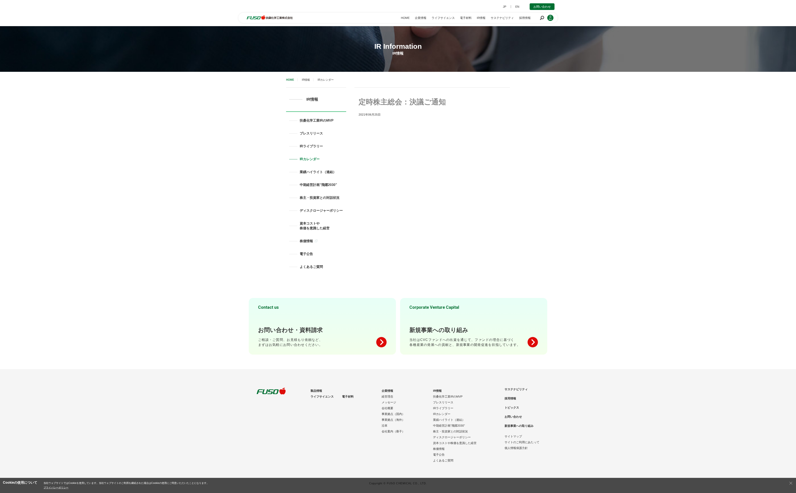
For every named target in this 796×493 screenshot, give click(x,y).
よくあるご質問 (311, 266)
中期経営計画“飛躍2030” (318, 185)
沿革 (384, 425)
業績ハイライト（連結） (318, 172)
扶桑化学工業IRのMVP (317, 120)
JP (504, 6)
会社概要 (387, 408)
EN (517, 6)
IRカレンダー (310, 159)
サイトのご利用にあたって (522, 442)
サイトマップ (513, 436)
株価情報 (306, 241)
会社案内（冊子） (393, 431)
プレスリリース (311, 133)
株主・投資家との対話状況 (320, 197)
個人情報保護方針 (516, 448)
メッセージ (389, 402)
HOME (290, 79)
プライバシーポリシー (56, 487)
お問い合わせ (542, 6)
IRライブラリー (311, 146)
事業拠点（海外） (393, 419)
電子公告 (306, 254)
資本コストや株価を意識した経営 (315, 226)
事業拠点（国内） (393, 414)
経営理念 (387, 396)
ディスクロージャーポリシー (321, 210)
